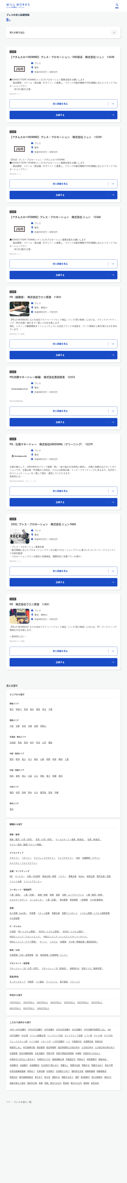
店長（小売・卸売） (44, 839)
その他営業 (15, 918)
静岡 (61, 759)
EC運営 (13, 932)
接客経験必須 (58, 1059)
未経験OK (14, 1065)
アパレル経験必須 (37, 1036)
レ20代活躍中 (58, 1041)
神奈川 (19, 709)
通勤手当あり (67, 1077)
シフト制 (88, 1036)
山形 (44, 743)
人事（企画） (52, 900)
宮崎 (50, 792)
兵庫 (30, 726)
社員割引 (50, 1071)
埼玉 (44, 709)
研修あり (31, 1071)
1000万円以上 (43, 1008)
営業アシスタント (70, 913)
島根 (18, 776)
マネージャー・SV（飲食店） (55, 968)
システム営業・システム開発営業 (95, 913)
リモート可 (46, 1041)
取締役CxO (74, 968)
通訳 (77, 1077)
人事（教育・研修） (95, 895)
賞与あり (39, 1077)
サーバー (43, 942)
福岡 (12, 792)
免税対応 (99, 1041)
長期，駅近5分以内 (52, 1083)
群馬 (38, 709)
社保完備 (41, 1071)
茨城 (26, 709)
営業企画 (56, 913)
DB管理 (63, 942)
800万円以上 (15, 1008)
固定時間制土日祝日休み (69, 1047)
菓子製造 (64, 982)
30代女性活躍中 (63, 1030)
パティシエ (75, 982)
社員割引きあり (63, 1071)
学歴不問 (50, 1053)
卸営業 (33, 913)
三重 (67, 759)
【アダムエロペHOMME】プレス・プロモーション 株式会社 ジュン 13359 (56, 137)
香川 (48, 776)
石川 (30, 759)
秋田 (38, 743)
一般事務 (84, 900)
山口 (36, 776)
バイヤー (62, 876)
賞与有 (47, 1077)
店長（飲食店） (94, 839)
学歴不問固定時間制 (65, 1053)
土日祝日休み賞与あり (105, 1047)
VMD (78, 858)
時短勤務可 (92, 1059)
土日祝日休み (87, 1047)
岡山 (24, 776)
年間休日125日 (43, 1059)
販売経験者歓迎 (26, 1077)
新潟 (18, 759)
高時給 (86, 1083)
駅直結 (66, 1083)
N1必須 (24, 1036)
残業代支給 (75, 1065)
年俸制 (78, 1053)
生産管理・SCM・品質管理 (21, 955)
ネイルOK (98, 1036)
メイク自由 (34, 1041)
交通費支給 (88, 1041)
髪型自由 (95, 1083)
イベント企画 (15, 881)
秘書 (58, 895)
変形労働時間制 (26, 1053)
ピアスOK (108, 1036)
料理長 (31, 982)
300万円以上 (42, 1002)
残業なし (64, 1065)
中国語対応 (77, 1041)
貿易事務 (74, 900)
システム (54, 942)
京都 (18, 726)
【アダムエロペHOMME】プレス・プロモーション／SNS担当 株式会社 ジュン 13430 (62, 57)
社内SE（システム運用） (50, 932)
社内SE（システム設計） (74, 932)
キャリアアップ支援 (74, 1036)
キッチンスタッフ (17, 982)
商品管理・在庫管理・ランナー (54, 955)
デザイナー (15, 858)
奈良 (24, 726)
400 (109, 1030)
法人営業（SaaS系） (18, 913)
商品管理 (41, 1047)
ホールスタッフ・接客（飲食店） (70, 839)
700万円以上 (96, 1002)
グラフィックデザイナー (45, 858)
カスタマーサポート (18, 900)
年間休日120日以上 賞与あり (22, 1059)
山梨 (42, 759)
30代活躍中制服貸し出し (95, 1030)
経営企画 (91, 876)
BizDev (82, 876)
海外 (12, 809)
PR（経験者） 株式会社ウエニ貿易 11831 (35, 297)
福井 (36, 759)
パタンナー (27, 858)
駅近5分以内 (76, 1083)
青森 (20, 743)
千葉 (50, 709)
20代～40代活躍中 (18, 1030)
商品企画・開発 (49, 876)
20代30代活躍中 (35, 1030)
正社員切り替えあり (50, 1065)
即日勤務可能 (29, 1047)
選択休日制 (32, 1083)
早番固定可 (71, 1059)
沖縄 (56, 792)
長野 (48, 759)
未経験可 (24, 1065)
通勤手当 (56, 1077)
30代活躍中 (77, 1030)
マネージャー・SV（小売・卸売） (25, 968)
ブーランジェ (52, 982)
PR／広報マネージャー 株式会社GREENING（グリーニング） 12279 (51, 444)
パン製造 (40, 982)
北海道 (13, 743)
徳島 (42, 776)
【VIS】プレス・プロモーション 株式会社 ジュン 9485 (43, 524)
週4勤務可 (85, 1077)
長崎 (24, 792)
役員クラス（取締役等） (92, 968)
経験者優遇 (90, 1071)
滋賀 (36, 726)
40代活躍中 (15, 1036)
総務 (52, 895)
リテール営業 (44, 913)
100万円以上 (15, 1002)
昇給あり (81, 1059)
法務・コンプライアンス (73, 895)
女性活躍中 (40, 1053)
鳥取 (12, 776)
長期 (41, 1083)
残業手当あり (97, 1065)
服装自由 (103, 1059)
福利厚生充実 (77, 1071)
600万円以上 (83, 1002)
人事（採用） (15, 895)
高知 (61, 776)
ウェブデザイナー (66, 858)
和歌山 (43, 726)
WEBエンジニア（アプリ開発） (23, 942)
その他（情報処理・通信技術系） (83, 942)
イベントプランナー (33, 881)
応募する (60, 115)
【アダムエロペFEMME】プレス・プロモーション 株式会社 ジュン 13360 (55, 217)
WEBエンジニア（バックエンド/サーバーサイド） (65, 937)
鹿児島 (43, 792)
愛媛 (54, 776)
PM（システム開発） (27, 932)
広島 (30, 776)
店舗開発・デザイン (91, 858)
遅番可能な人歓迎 (17, 1083)
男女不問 (109, 1065)
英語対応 (14, 1077)
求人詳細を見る (60, 104)
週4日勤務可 (97, 1077)
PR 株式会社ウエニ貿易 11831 (29, 604)
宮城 (26, 743)
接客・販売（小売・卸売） (21, 839)
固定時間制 (51, 1047)
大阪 (12, 726)
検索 (117, 8)
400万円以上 (56, 1002)
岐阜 (54, 759)
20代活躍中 (49, 1030)
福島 (50, 743)
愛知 (12, 759)
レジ (68, 1041)
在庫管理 (14, 1053)
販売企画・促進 (104, 876)
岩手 (32, 743)
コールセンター (36, 900)
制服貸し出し (15, 1047)
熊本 (30, 792)
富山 (24, 759)
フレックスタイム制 (18, 1041)
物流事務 (64, 900)
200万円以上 (29, 1002)
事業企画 (72, 876)
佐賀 (18, 792)
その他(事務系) (96, 900)
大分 (36, 792)
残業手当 (86, 1065)
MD (11, 876)
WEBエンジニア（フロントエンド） (25, 937)
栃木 (32, 709)
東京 (12, 709)
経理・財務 (43, 895)
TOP (8, 1102)
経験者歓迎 (101, 1071)
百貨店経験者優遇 (17, 1071)
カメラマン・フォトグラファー (23, 863)
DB (36, 955)
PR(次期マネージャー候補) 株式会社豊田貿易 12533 (42, 377)
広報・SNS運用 (33, 876)
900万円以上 (29, 1008)
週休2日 (107, 1077)
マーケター (20, 876)
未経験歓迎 (34, 1065)
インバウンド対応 (55, 1036)
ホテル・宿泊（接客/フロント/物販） (26, 845)
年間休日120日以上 (91, 1053)
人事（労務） (30, 895)
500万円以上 (69, 1002)
